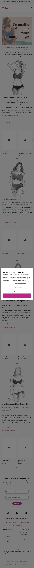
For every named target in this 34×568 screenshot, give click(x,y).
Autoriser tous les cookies (17, 295)
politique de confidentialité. (20, 283)
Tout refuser (17, 291)
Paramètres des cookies (17, 287)
